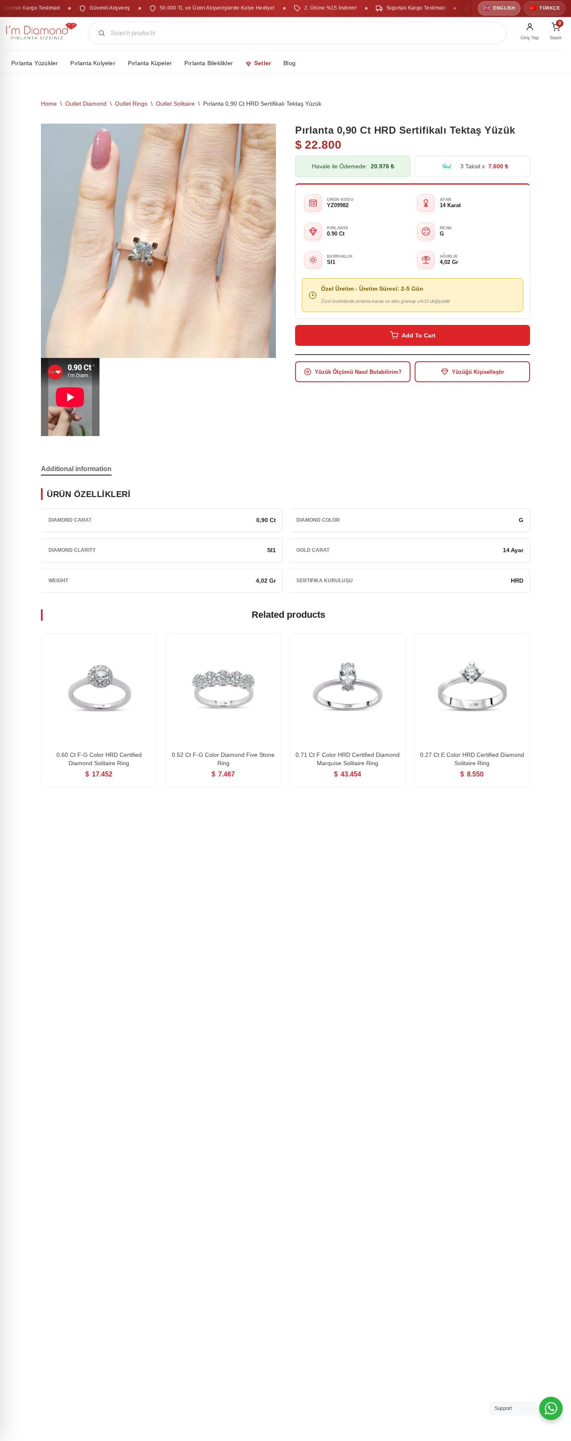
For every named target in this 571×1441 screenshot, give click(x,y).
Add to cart (419, 335)
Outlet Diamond (86, 103)
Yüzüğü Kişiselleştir (478, 372)
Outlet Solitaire (175, 103)
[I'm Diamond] (42, 33)
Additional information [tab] (76, 468)
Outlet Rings (131, 103)
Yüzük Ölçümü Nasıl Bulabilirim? (358, 372)
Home (49, 103)
